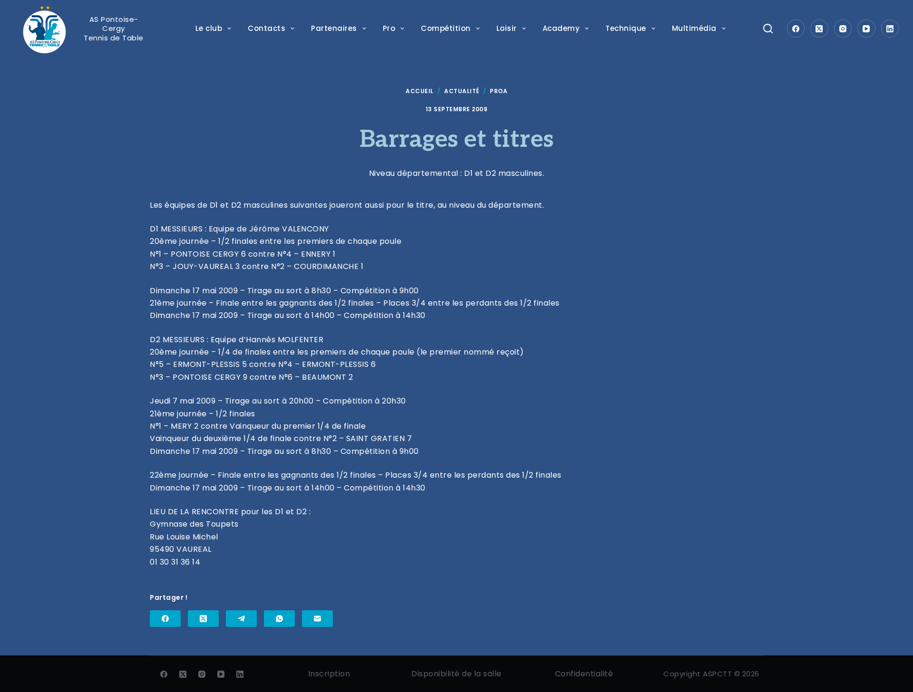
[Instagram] (843, 28)
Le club (209, 28)
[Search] (768, 28)
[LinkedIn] (890, 28)
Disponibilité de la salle (456, 673)
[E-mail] (317, 618)
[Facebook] (796, 28)
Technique (625, 28)
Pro (389, 28)
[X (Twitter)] (819, 28)
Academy (561, 28)
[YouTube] (866, 28)
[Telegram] (241, 618)
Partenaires (334, 28)
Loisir (506, 28)
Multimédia (694, 28)
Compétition (446, 28)
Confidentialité (584, 673)
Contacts (266, 28)
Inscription (329, 673)
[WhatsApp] (279, 618)
